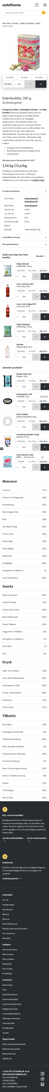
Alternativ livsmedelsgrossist (14, 1044)
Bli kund (5, 919)
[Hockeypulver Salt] (7, 401)
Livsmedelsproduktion (11, 1014)
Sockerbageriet (30, 206)
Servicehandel (8, 1023)
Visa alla (39, 256)
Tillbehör (9, 716)
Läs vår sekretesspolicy (36, 838)
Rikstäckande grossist (11, 1049)
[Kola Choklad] (7, 421)
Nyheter (5, 914)
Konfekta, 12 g (22, 397)
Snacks (15, 23)
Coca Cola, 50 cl (23, 286)
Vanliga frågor (8, 905)
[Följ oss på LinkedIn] (42, 1084)
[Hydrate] (7, 351)
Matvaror (9, 481)
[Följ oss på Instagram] (42, 1079)
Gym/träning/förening (11, 1004)
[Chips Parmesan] (7, 331)
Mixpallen (6, 938)
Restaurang (7, 985)
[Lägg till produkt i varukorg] (40, 84)
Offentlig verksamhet (11, 1018)
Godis (37, 23)
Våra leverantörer (9, 949)
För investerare (8, 933)
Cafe (4, 990)
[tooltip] (38, 229)
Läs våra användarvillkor (12, 838)
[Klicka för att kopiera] (39, 229)
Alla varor (6, 23)
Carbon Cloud (38, 180)
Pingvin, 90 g (21, 376)
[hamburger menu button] (44, 5)
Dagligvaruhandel (10, 1009)
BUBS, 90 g (20, 457)
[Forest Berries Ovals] (7, 462)
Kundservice (7, 909)
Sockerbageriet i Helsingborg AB (31, 200)
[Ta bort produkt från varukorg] (29, 84)
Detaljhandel (7, 1028)
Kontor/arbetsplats (10, 999)
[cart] (36, 5)
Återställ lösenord (9, 924)
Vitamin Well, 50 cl (24, 347)
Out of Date (7, 969)
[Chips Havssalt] (7, 271)
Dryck (7, 662)
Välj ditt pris (7, 1058)
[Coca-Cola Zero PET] (7, 291)
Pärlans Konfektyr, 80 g (26, 417)
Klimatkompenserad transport (14, 929)
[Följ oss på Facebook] (42, 1073)
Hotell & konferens (10, 994)
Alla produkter (8, 959)
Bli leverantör (8, 954)
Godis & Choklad (27, 23)
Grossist (5, 1033)
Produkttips (7, 973)
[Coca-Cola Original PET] (7, 311)
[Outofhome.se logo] (11, 5)
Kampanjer (7, 964)
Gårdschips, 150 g (23, 266)
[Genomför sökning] (43, 13)
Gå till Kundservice (10, 879)
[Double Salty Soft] (7, 381)
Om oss (5, 900)
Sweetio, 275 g (22, 437)
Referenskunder (9, 1054)
